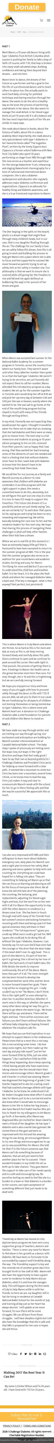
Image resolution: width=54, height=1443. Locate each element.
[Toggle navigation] (49, 20)
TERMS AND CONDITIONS (37, 1426)
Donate (27, 7)
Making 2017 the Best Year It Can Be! (24, 1374)
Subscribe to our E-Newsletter (27, 1417)
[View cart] (41, 20)
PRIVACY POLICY (12, 1426)
